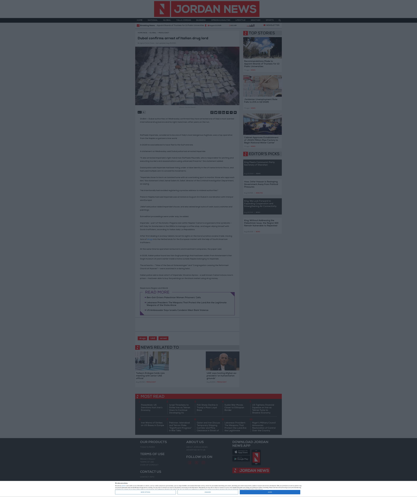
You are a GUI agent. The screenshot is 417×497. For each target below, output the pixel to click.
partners (124, 485)
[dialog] (208, 489)
